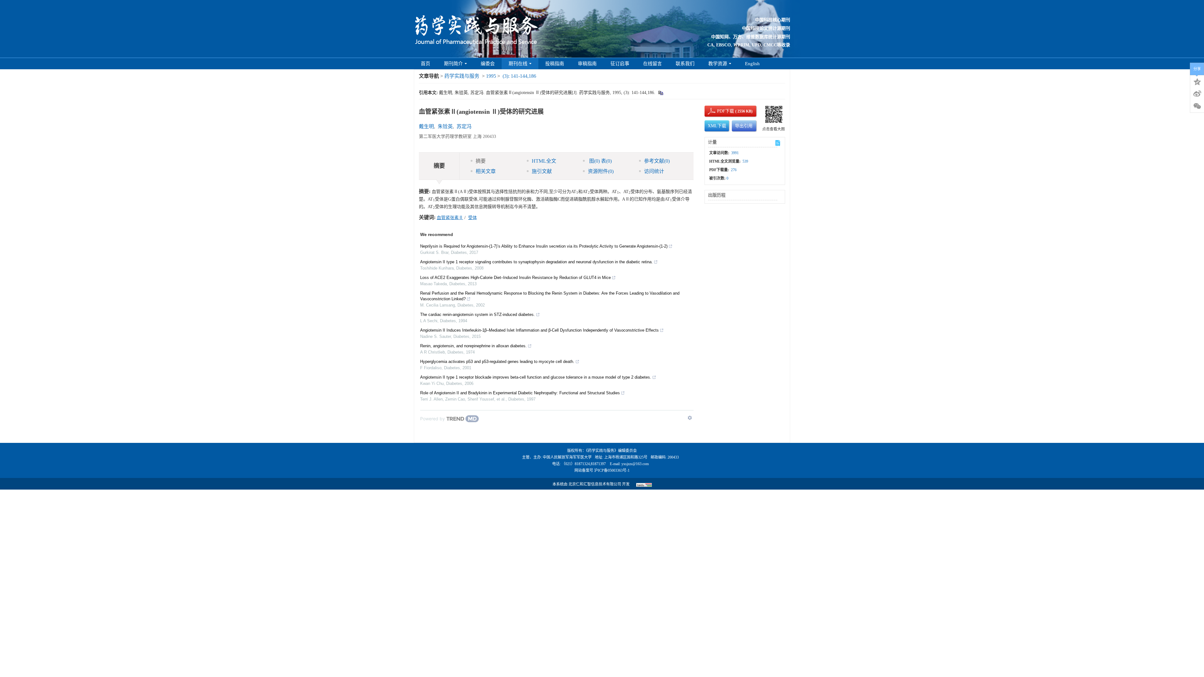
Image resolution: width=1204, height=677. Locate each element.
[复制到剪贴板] (660, 92)
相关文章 (486, 171)
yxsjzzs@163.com (635, 464)
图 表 (600, 161)
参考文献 (657, 161)
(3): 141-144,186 (519, 76)
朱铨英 (445, 126)
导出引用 (743, 125)
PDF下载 (720, 111)
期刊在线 (518, 63)
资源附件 (601, 171)
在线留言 (652, 63)
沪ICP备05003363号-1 (612, 470)
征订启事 (619, 63)
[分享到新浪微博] (1197, 94)
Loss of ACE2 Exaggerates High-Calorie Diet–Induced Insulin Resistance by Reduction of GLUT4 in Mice (515, 277)
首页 (425, 63)
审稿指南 (587, 63)
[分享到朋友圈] (1197, 106)
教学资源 (717, 63)
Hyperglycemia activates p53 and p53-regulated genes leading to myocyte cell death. (497, 361)
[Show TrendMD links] (689, 417)
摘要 (481, 161)
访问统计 (654, 171)
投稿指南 (554, 63)
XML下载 (717, 125)
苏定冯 (464, 126)
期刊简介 (453, 63)
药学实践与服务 (461, 76)
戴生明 (426, 126)
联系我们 (685, 63)
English (752, 63)
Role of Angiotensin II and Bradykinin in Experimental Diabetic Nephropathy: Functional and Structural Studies (520, 393)
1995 (491, 76)
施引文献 (542, 171)
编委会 (488, 63)
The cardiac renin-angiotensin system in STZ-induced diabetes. (477, 314)
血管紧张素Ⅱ (450, 217)
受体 (472, 217)
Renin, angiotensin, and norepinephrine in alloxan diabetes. (473, 346)
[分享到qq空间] (1197, 81)
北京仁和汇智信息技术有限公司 (594, 484)
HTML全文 (544, 161)
